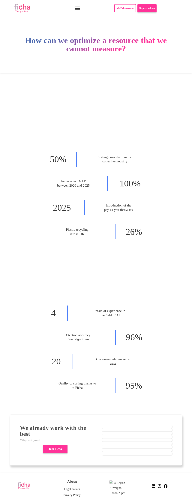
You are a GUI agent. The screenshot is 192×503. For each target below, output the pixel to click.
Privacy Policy (72, 495)
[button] (77, 8)
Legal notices (72, 489)
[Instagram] (159, 487)
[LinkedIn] (153, 487)
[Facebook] (165, 487)
